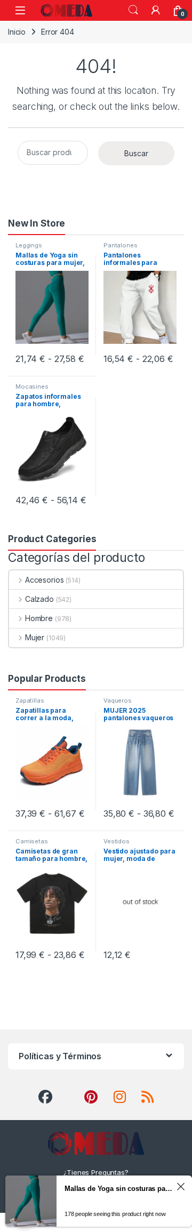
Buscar (136, 153)
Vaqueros (117, 700)
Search (133, 10)
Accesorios (44, 579)
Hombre (39, 618)
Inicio (17, 31)
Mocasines (32, 386)
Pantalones (120, 245)
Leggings (28, 245)
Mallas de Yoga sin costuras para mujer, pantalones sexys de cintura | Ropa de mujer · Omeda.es (119, 1189)
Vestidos (116, 841)
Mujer (34, 637)
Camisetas (31, 841)
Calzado (39, 598)
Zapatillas (29, 700)
